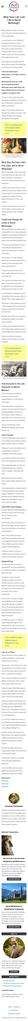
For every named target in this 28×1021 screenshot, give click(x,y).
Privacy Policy (14, 1010)
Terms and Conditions (14, 1013)
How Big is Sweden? (9, 980)
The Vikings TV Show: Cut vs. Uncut (13, 983)
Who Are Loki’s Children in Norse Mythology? (13, 640)
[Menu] (2, 7)
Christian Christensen (14, 806)
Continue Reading (14, 879)
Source (5, 781)
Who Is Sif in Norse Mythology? (12, 986)
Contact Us (16, 1006)
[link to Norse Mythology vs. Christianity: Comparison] (14, 893)
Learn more (14, 971)
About (10, 1006)
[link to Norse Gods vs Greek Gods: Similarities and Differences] (14, 845)
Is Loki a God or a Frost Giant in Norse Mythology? (13, 127)
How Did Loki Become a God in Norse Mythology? (13, 351)
